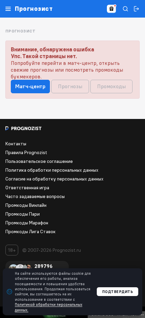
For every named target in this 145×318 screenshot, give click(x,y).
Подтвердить (117, 291)
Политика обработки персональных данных (51, 170)
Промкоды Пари (22, 214)
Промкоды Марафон (26, 223)
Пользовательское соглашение (39, 161)
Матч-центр (30, 86)
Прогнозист (34, 9)
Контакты (15, 144)
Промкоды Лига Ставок (30, 231)
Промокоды (111, 86)
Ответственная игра (27, 188)
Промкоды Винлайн (26, 205)
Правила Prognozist (26, 152)
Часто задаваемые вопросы (35, 196)
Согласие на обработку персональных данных (54, 179)
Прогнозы (70, 86)
